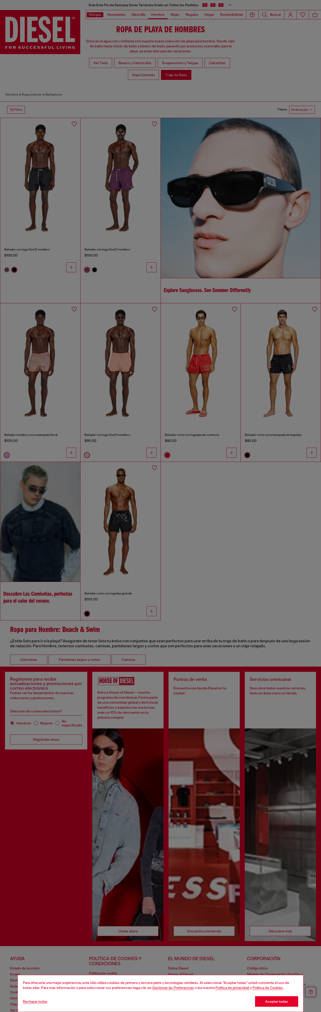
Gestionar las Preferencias (173, 988)
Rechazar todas (35, 1001)
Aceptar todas (276, 1001)
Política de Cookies (268, 988)
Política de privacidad (232, 988)
